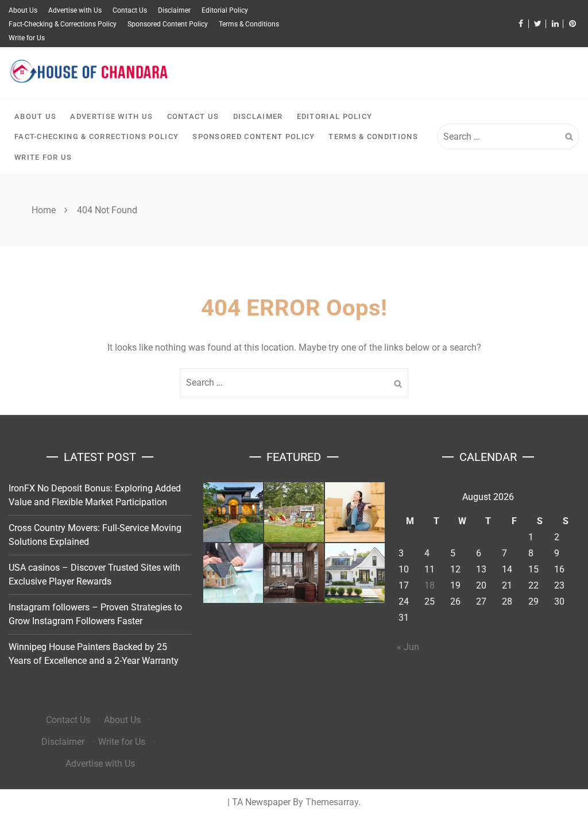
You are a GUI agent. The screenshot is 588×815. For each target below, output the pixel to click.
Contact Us (130, 10)
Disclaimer (174, 10)
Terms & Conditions (249, 24)
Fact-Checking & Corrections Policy (63, 24)
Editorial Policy (225, 10)
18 (429, 585)
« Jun (408, 646)
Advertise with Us (75, 10)
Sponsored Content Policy (167, 24)
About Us (23, 10)
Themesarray (331, 802)
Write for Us (27, 38)
